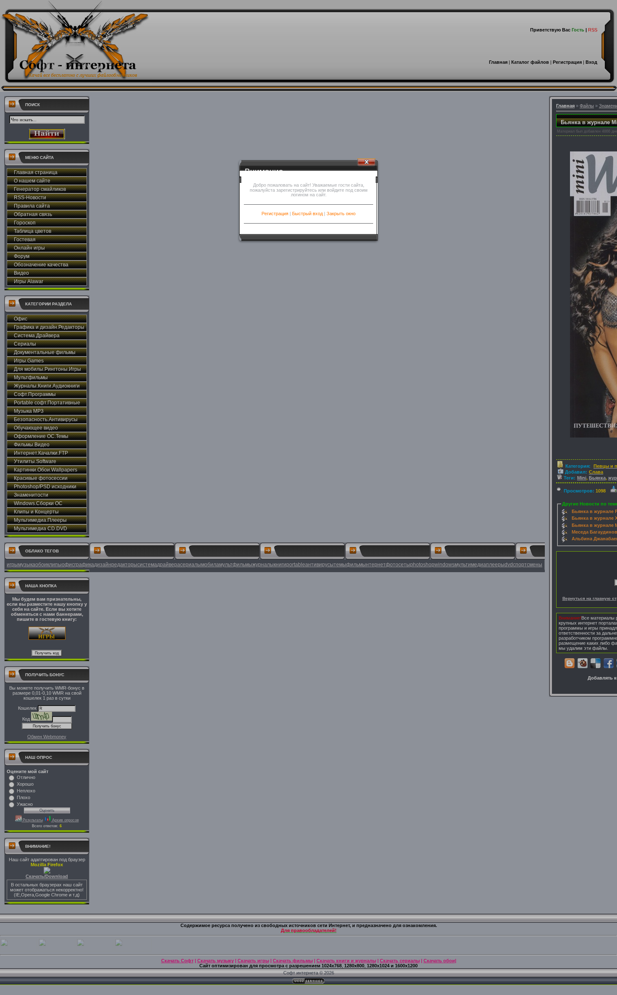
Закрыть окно (341, 213)
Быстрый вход (307, 213)
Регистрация (274, 213)
